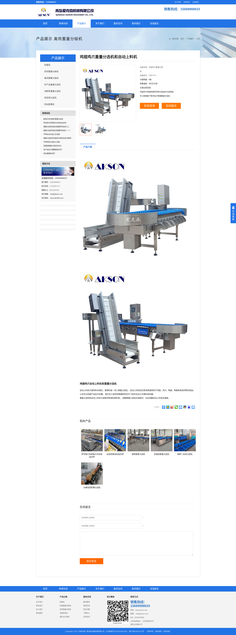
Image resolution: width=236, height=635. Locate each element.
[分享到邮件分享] (180, 407)
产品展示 (81, 23)
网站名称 (82, 631)
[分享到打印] (193, 407)
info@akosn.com (56, 194)
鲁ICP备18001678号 (136, 631)
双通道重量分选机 (161, 454)
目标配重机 (49, 104)
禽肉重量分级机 (68, 39)
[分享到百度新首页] (189, 407)
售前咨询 (86, 606)
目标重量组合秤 (49, 153)
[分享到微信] (176, 407)
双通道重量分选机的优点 (52, 146)
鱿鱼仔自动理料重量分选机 (53, 119)
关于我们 (178, 2)
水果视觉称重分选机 (92, 487)
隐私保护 (158, 631)
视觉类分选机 (50, 98)
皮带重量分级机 (65, 609)
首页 (45, 23)
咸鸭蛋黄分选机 (138, 454)
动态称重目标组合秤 (115, 454)
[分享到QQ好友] (185, 407)
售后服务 (39, 613)
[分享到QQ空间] (168, 407)
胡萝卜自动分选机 (184, 454)
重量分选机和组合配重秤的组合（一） (57, 131)
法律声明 (150, 631)
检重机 (47, 65)
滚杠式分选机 (65, 617)
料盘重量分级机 (65, 606)
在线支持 (86, 617)
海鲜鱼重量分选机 (52, 91)
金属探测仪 (64, 613)
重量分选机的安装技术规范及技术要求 (57, 138)
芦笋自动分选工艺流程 (51, 134)
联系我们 (187, 2)
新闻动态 (63, 23)
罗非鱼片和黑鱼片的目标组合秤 (54, 123)
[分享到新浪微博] (172, 407)
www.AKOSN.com (56, 198)
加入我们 (39, 609)
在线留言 (195, 2)
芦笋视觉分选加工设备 (51, 142)
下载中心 (86, 613)
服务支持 (118, 23)
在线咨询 (149, 105)
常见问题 (86, 609)
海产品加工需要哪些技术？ (53, 150)
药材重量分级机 (51, 71)
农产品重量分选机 (52, 84)
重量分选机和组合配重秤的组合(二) (56, 127)
